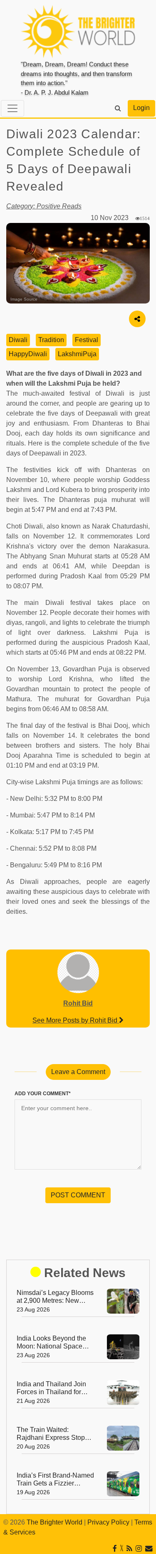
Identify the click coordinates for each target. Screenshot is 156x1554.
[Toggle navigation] (12, 108)
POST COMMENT (78, 1195)
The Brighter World (54, 1522)
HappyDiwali (28, 353)
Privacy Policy (108, 1522)
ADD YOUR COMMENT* (43, 1093)
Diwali (18, 339)
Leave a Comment (78, 1071)
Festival (86, 339)
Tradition (51, 339)
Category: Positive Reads (44, 206)
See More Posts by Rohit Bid (75, 1020)
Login (141, 107)
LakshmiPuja (77, 353)
